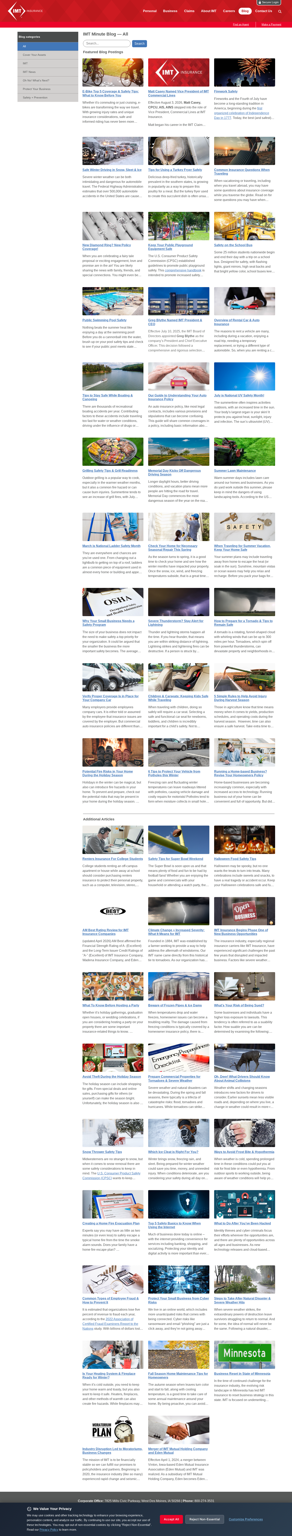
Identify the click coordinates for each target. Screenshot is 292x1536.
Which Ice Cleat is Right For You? (173, 1152)
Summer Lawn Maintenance (235, 470)
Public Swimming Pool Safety (104, 320)
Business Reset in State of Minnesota (242, 1373)
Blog (245, 11)
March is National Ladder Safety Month (111, 546)
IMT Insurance (26, 11)
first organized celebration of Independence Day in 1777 (241, 113)
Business (170, 11)
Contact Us (263, 11)
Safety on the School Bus (233, 245)
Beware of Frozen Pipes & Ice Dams (175, 1005)
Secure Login (270, 2)
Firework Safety (226, 91)
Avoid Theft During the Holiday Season (111, 1076)
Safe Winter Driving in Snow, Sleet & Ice (112, 170)
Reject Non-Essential (205, 1519)
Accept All (171, 1519)
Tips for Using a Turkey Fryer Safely (175, 170)
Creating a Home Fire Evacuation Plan (111, 1223)
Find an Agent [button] (241, 24)
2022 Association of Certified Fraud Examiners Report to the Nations (110, 1323)
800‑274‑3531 (204, 1501)
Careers (229, 11)
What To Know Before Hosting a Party (110, 1005)
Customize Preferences (246, 1519)
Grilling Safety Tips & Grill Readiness (110, 470)
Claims (189, 11)
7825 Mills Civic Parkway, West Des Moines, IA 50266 (142, 1501)
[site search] (279, 11)
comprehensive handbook (183, 270)
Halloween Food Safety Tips (235, 859)
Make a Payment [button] (271, 24)
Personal (150, 11)
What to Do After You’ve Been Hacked (242, 1223)
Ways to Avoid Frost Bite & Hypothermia (244, 1152)
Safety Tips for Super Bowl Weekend (175, 859)
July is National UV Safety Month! (239, 395)
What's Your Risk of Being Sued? (239, 1005)
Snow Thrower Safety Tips (102, 1152)
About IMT (209, 11)
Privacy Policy (49, 1529)
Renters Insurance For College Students (112, 859)
